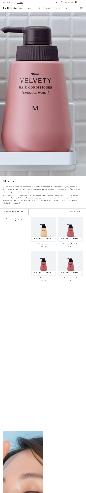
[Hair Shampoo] (43, 229)
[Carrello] (81, 8)
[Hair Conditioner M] (70, 229)
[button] (29, 8)
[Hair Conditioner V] (70, 263)
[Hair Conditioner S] (43, 263)
